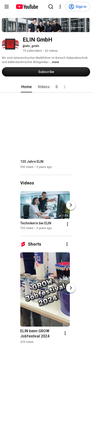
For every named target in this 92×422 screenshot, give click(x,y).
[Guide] (6, 6)
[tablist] (46, 87)
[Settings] (60, 6)
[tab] (26, 87)
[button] (64, 87)
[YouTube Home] (26, 6)
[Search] (51, 6)
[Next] (70, 205)
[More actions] (67, 224)
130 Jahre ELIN (31, 161)
